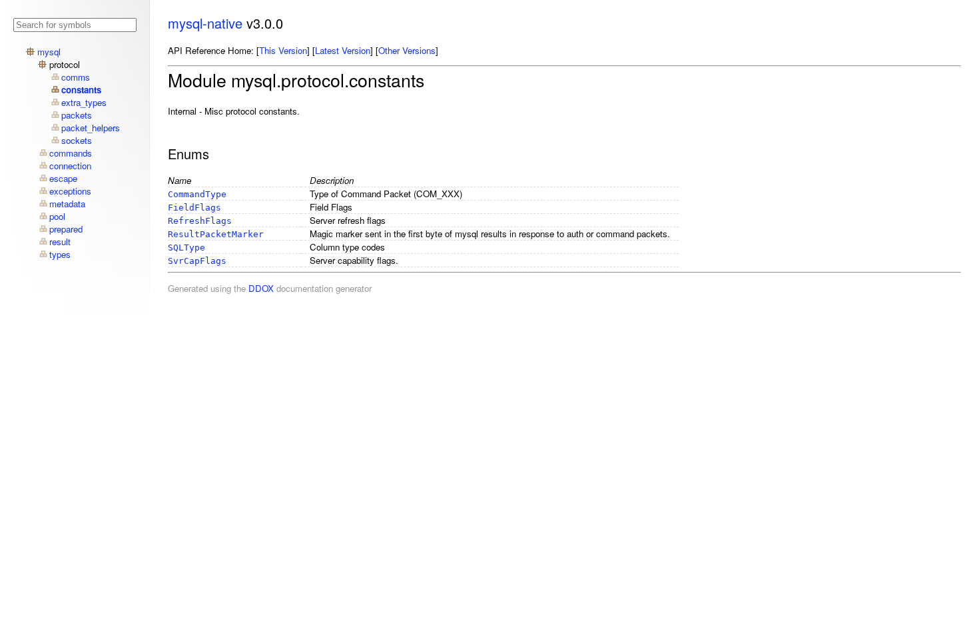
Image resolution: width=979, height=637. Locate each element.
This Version (283, 50)
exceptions (70, 191)
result (60, 241)
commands (70, 153)
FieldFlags (194, 208)
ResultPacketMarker (216, 234)
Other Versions (407, 50)
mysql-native (205, 23)
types (60, 254)
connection (70, 165)
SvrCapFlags (197, 261)
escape (63, 178)
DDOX (261, 288)
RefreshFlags (200, 221)
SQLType (186, 248)
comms (75, 77)
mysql (49, 51)
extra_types (84, 102)
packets (76, 115)
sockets (76, 140)
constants (81, 89)
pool (57, 216)
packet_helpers (90, 127)
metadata (67, 203)
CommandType (197, 194)
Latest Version (342, 50)
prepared (66, 229)
